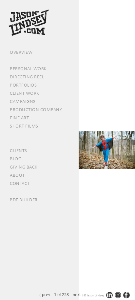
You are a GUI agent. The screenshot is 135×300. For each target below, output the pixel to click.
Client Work (24, 93)
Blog (15, 159)
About (17, 175)
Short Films (24, 126)
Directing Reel (27, 77)
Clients (18, 150)
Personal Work (28, 68)
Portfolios (23, 85)
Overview (21, 52)
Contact (20, 183)
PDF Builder (24, 200)
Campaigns (23, 101)
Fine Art (19, 118)
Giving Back (24, 167)
